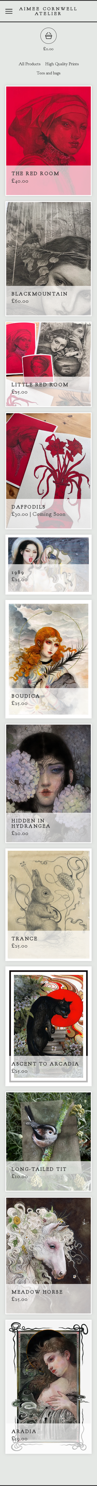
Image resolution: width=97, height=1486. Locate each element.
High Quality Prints (62, 64)
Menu (8, 11)
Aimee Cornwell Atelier (48, 11)
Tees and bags (48, 73)
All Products (29, 64)
